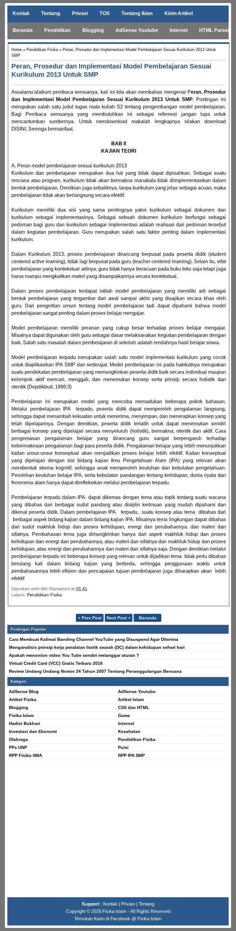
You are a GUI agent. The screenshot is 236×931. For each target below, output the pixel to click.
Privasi (80, 13)
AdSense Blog (24, 691)
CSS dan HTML (133, 707)
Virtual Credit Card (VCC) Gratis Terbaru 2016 (56, 663)
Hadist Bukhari (24, 723)
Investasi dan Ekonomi (33, 731)
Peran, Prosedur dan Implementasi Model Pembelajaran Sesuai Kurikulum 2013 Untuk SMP (111, 70)
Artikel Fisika (22, 699)
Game (124, 715)
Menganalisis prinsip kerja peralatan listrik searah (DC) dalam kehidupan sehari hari (97, 647)
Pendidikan (57, 30)
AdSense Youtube (137, 30)
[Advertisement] (118, 831)
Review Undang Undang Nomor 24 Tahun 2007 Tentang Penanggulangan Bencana (95, 671)
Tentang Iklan (137, 13)
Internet (178, 30)
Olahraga (18, 739)
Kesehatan (129, 731)
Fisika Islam (21, 715)
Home (16, 49)
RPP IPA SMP (131, 755)
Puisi (123, 747)
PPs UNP (18, 747)
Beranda (23, 30)
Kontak (21, 13)
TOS (105, 13)
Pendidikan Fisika (42, 49)
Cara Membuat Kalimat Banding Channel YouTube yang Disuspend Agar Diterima (93, 639)
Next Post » (119, 617)
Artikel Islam (131, 699)
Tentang (50, 13)
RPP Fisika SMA (25, 755)
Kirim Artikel (178, 13)
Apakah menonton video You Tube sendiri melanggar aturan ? (74, 655)
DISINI (18, 128)
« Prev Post (90, 617)
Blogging (93, 30)
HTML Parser (214, 30)
